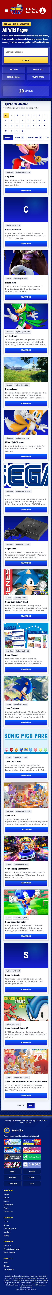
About (6, 1262)
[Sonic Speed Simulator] (26, 902)
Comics (6, 1201)
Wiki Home (14, 70)
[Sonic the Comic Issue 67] (26, 1008)
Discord (6, 1225)
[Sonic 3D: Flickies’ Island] (26, 582)
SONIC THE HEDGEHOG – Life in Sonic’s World (26, 1081)
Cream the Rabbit (13, 229)
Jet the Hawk (11, 336)
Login (28, 12)
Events (6, 1208)
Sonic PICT (10, 815)
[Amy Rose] (26, 156)
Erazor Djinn (10, 282)
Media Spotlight (9, 1252)
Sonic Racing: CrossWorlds (17, 868)
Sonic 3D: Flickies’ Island (16, 602)
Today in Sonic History (12, 1249)
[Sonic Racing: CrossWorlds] (26, 848)
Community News (10, 1229)
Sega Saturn (10, 548)
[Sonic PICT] (27, 795)
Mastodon (12, 1178)
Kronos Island (11, 389)
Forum (6, 1222)
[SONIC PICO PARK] (26, 741)
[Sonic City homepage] (16, 11)
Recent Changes (14, 77)
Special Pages (34, 137)
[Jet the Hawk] (26, 316)
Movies (6, 1198)
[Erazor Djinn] (26, 262)
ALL (6, 115)
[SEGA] (26, 475)
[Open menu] (6, 10)
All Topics (8, 137)
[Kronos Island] (26, 369)
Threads (32, 1171)
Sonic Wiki (7, 1245)
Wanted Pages (38, 77)
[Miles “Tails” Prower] (26, 422)
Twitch (32, 1184)
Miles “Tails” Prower (14, 442)
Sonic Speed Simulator (15, 922)
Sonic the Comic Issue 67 (16, 1028)
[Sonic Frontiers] (26, 688)
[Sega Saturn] (26, 528)
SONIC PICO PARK (13, 761)
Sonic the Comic (12, 975)
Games (19, 137)
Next (31, 1105)
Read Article (26, 191)
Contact (6, 1266)
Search (26, 60)
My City (6, 1235)
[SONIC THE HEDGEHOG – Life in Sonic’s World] (26, 1061)
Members (7, 1232)
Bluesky (12, 1171)
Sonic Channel (11, 655)
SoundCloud (13, 1184)
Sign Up (35, 12)
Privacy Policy (9, 1269)
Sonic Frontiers (12, 708)
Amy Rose (9, 176)
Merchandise (8, 1205)
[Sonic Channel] (26, 635)
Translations (8, 1212)
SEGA (7, 495)
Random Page (38, 70)
